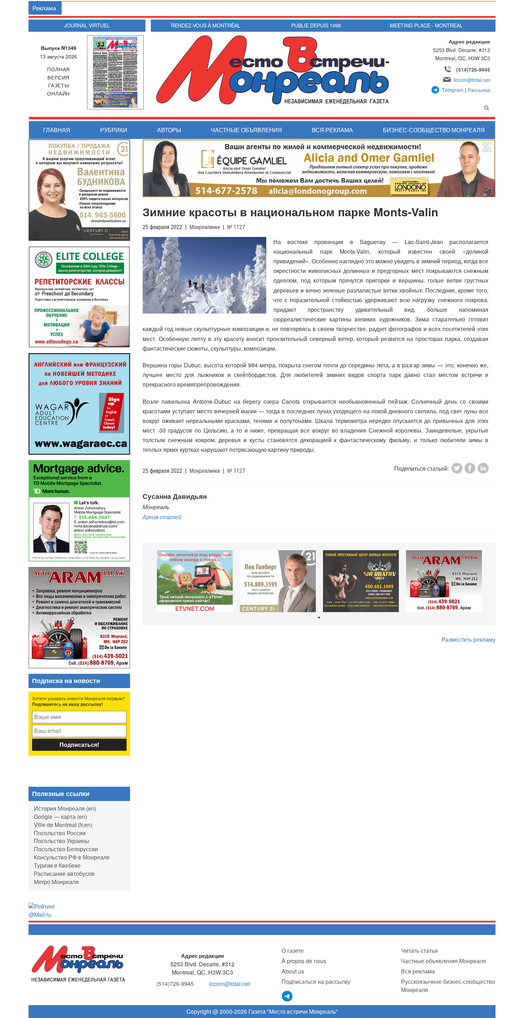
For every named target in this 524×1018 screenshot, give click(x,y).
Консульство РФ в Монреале (72, 857)
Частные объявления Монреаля (443, 961)
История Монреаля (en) (65, 808)
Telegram (452, 89)
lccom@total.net (472, 79)
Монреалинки (204, 227)
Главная (56, 130)
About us (293, 971)
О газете (293, 950)
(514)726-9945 (473, 69)
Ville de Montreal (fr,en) (63, 825)
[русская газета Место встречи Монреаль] (78, 963)
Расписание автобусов (64, 873)
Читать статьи (419, 950)
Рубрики (113, 130)
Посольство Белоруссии (66, 849)
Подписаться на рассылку (316, 981)
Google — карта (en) (60, 816)
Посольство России (60, 833)
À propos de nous (304, 961)
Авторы (169, 130)
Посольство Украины (61, 841)
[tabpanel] (194, 581)
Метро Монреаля (56, 882)
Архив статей (162, 517)
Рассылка (479, 89)
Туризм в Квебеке (57, 865)
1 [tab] (319, 617)
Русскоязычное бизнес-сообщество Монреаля (448, 985)
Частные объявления (246, 130)
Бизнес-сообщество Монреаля (434, 130)
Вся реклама (332, 130)
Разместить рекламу (468, 639)
